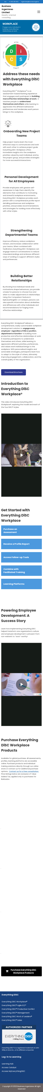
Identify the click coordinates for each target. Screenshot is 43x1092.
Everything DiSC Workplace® (14, 1001)
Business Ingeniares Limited (7, 9)
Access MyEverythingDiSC (13, 1071)
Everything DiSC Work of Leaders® (17, 1016)
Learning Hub (7, 1063)
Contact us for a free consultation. (24, 771)
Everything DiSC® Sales (12, 1020)
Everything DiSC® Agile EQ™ (14, 1005)
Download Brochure (13, 372)
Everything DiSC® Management (16, 1012)
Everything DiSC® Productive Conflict (18, 1009)
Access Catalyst (9, 1067)
